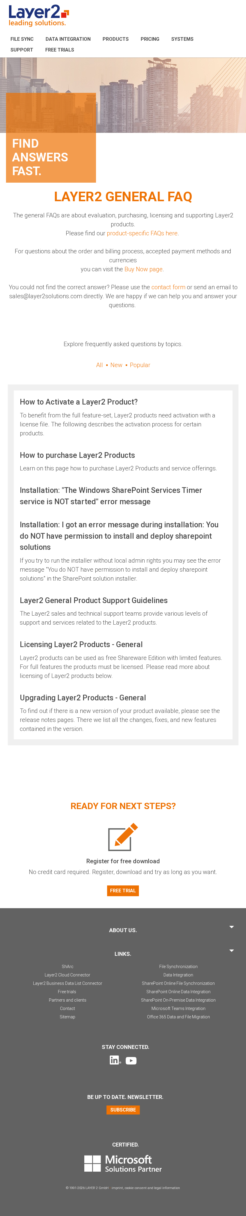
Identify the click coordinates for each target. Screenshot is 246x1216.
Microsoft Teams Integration (179, 1008)
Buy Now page (143, 269)
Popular (140, 365)
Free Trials (59, 50)
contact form (168, 287)
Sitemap (67, 1016)
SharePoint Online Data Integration (178, 991)
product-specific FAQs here (142, 233)
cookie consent (136, 1188)
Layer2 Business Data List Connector (67, 983)
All (99, 365)
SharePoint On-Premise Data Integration (178, 1000)
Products (116, 39)
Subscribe (123, 1110)
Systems (182, 39)
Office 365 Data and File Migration (178, 1016)
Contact (67, 1008)
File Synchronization (178, 966)
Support (21, 50)
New (116, 365)
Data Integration (68, 39)
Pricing (150, 39)
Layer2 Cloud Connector (67, 975)
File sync (22, 39)
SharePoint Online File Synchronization (178, 983)
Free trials (67, 991)
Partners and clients (67, 1000)
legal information (167, 1188)
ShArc (68, 966)
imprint (117, 1188)
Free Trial (123, 891)
